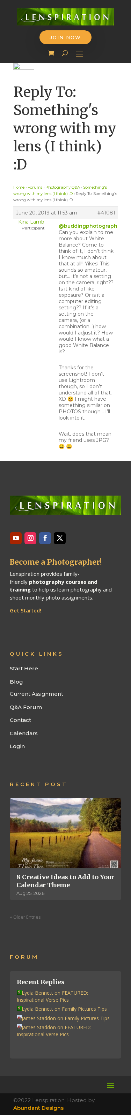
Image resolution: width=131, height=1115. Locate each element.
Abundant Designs (38, 1108)
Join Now (65, 37)
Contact (20, 720)
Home (18, 187)
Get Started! (25, 610)
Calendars (24, 733)
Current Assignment (36, 694)
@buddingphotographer (91, 226)
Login (17, 746)
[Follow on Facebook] (45, 538)
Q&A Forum (26, 707)
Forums (35, 187)
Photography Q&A (62, 187)
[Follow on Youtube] (16, 538)
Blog (16, 681)
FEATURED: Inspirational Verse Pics (52, 996)
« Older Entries (25, 917)
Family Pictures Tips (84, 1008)
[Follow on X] (60, 538)
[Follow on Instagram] (30, 538)
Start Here (24, 668)
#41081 (106, 213)
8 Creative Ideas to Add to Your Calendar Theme (65, 881)
